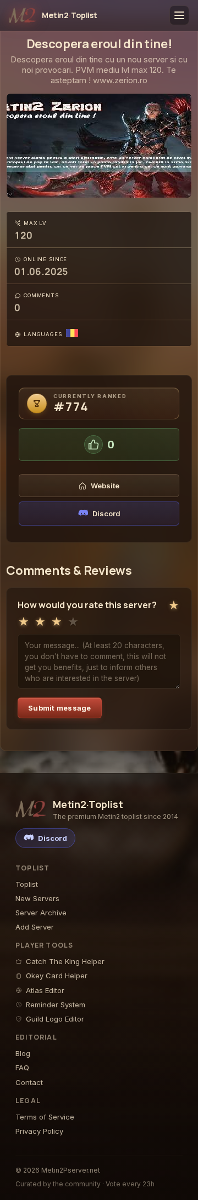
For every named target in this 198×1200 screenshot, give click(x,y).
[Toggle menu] (179, 15)
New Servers (37, 898)
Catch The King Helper (65, 961)
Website (105, 485)
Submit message (59, 707)
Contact (29, 1082)
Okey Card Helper (56, 975)
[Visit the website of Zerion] (99, 146)
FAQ (22, 1067)
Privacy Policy (39, 1131)
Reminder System (55, 1004)
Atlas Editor (45, 990)
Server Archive (41, 912)
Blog (22, 1053)
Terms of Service (44, 1116)
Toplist (26, 884)
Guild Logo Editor (55, 1018)
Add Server (34, 926)
